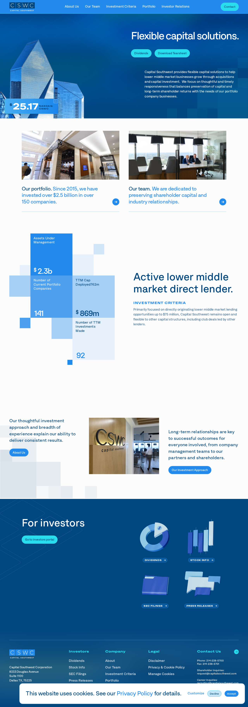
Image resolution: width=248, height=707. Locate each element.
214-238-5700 (214, 660)
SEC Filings (153, 606)
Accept (231, 693)
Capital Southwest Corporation (30, 667)
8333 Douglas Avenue (24, 671)
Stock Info (199, 560)
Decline (214, 693)
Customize (196, 693)
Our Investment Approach (190, 470)
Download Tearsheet (172, 53)
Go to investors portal (39, 539)
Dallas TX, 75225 (20, 680)
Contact (229, 6)
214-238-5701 (211, 664)
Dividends (141, 53)
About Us (19, 452)
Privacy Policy (135, 694)
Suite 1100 (16, 676)
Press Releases (199, 606)
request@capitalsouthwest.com (217, 673)
